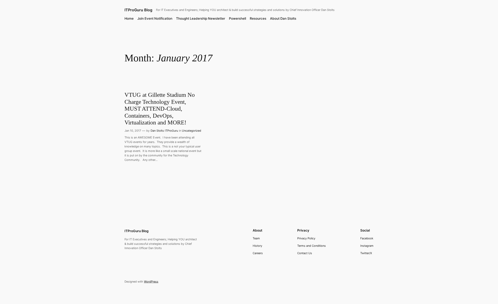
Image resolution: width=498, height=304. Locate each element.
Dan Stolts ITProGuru (164, 130)
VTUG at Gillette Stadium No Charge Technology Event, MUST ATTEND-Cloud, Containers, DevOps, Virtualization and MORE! (159, 109)
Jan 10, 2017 (132, 130)
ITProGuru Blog (138, 10)
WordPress (151, 281)
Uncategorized (191, 130)
